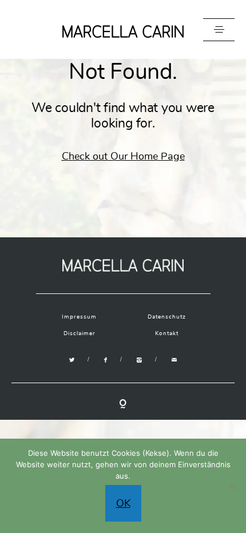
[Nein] (231, 486)
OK (123, 503)
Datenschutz (167, 317)
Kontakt (166, 333)
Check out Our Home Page (123, 156)
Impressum (79, 317)
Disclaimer (80, 333)
